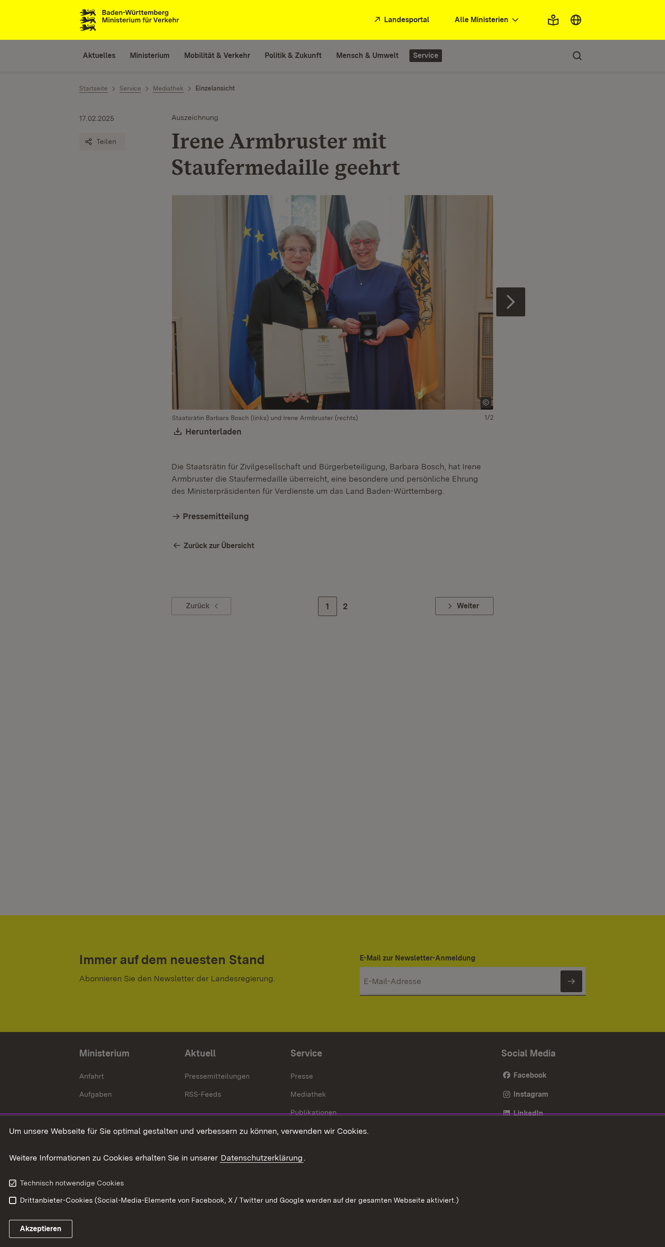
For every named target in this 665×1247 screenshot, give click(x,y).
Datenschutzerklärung (262, 1157)
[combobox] (487, 20)
